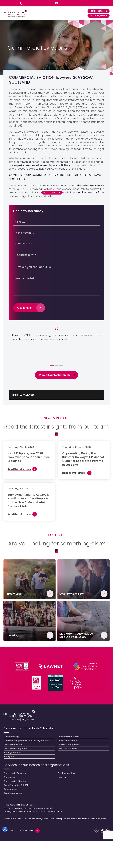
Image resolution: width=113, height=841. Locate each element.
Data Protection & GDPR (16, 785)
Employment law (12, 752)
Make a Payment (98, 819)
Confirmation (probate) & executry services (26, 740)
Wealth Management (69, 744)
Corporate (9, 777)
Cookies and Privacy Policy (36, 819)
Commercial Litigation (15, 781)
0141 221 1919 (49, 192)
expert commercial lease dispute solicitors (42, 165)
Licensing (62, 777)
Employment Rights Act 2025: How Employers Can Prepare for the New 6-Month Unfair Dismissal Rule (28, 500)
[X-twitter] (96, 831)
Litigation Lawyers (88, 185)
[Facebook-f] (102, 831)
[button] (92, 3)
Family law (9, 756)
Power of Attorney (67, 740)
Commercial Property (15, 773)
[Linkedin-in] (107, 831)
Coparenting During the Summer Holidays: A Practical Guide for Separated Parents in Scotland (83, 459)
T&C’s (51, 819)
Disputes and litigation (15, 748)
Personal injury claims (69, 736)
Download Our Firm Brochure (76, 819)
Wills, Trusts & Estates (69, 748)
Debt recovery (11, 789)
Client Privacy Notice (13, 819)
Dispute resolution (13, 744)
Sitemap (59, 819)
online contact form (91, 192)
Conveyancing (11, 736)
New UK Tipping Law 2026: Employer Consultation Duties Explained (29, 457)
